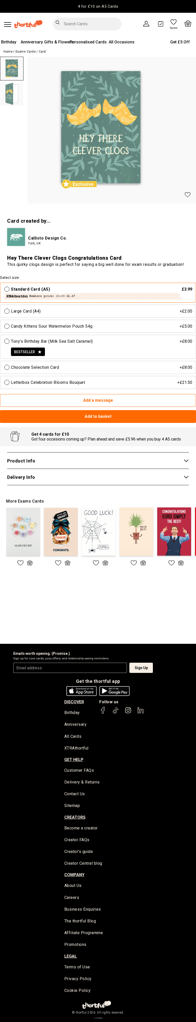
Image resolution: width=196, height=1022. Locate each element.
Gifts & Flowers (58, 42)
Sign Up (141, 668)
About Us (73, 885)
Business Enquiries (82, 909)
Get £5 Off (180, 42)
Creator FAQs (77, 839)
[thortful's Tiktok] (115, 712)
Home (8, 51)
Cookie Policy (77, 990)
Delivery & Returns (82, 782)
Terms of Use (77, 967)
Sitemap (72, 805)
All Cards (73, 736)
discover (74, 701)
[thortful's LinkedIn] (140, 712)
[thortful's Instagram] (128, 712)
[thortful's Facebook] (103, 712)
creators (74, 817)
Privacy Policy (78, 978)
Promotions (75, 944)
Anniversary (32, 42)
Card (42, 51)
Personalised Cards (88, 42)
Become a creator (81, 828)
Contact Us (74, 793)
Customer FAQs (79, 770)
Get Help (73, 759)
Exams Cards (26, 51)
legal (70, 956)
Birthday (8, 42)
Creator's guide (78, 851)
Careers (71, 897)
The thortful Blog (80, 921)
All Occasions (121, 42)
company (74, 874)
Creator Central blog (83, 863)
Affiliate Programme (83, 932)
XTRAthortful (76, 748)
